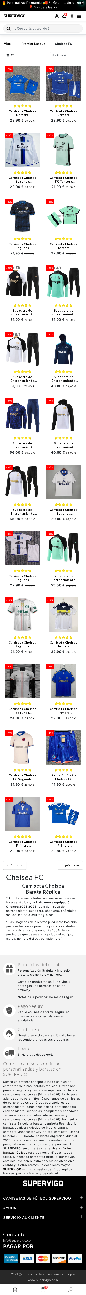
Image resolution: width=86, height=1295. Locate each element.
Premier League (33, 43)
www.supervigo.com (43, 1280)
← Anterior (15, 865)
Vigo (7, 43)
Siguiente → (70, 865)
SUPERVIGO (12, 1169)
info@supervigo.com (18, 1240)
